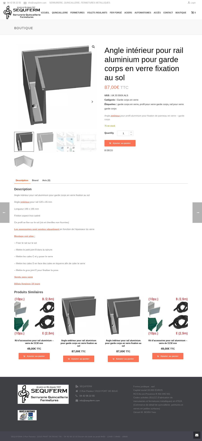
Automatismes (143, 13)
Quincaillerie (60, 13)
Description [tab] (22, 180)
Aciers (128, 13)
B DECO (108, 150)
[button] (93, 47)
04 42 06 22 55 (14, 3)
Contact (168, 13)
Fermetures (77, 13)
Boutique (180, 13)
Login (193, 3)
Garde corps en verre (127, 100)
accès (157, 13)
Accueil (44, 13)
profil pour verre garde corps (154, 104)
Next (92, 102)
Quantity (109, 133)
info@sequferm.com (37, 3)
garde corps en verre (128, 104)
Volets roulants (97, 13)
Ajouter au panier (122, 143)
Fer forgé (116, 13)
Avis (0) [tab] (46, 180)
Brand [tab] (35, 180)
